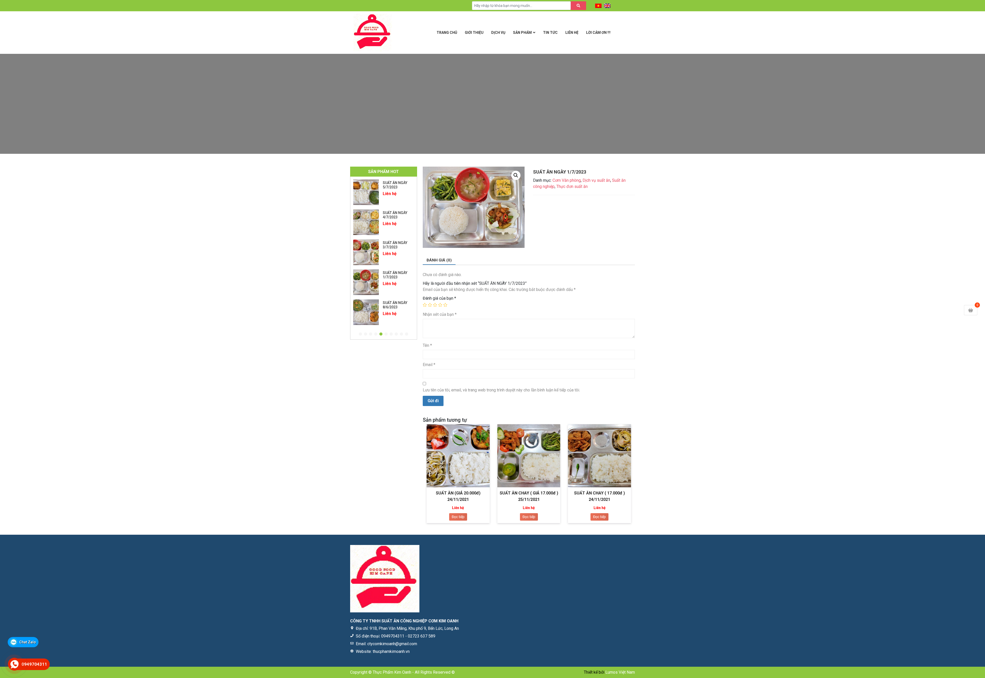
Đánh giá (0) (439, 260)
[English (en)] (607, 5)
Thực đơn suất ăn (572, 186)
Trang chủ (447, 33)
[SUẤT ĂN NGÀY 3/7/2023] (366, 222)
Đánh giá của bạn (439, 298)
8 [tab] (396, 334)
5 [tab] (380, 334)
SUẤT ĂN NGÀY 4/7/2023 (395, 185)
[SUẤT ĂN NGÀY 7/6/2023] (366, 312)
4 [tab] (375, 334)
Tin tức (550, 33)
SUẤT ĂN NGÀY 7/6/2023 (395, 305)
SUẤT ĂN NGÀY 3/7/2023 (395, 215)
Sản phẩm (522, 33)
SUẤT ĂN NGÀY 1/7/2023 (395, 245)
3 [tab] (370, 334)
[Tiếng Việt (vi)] (598, 5)
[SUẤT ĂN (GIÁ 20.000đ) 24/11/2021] (458, 455)
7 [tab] (391, 334)
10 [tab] (406, 334)
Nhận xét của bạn (440, 314)
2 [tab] (365, 334)
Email (429, 364)
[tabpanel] (383, 192)
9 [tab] (401, 334)
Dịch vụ (498, 33)
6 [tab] (386, 334)
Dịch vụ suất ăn (596, 180)
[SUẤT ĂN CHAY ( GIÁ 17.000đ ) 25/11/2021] (528, 455)
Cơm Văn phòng (567, 180)
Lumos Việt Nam (620, 672)
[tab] (439, 260)
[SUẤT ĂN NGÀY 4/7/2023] (366, 192)
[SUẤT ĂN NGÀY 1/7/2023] (366, 252)
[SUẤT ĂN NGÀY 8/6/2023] (366, 282)
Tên (427, 345)
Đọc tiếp (458, 517)
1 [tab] (360, 334)
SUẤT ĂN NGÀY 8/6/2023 (395, 275)
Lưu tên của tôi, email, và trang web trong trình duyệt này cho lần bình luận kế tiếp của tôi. (501, 390)
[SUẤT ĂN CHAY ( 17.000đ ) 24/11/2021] (599, 455)
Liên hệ (571, 33)
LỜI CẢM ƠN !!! (598, 33)
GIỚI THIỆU (474, 33)
